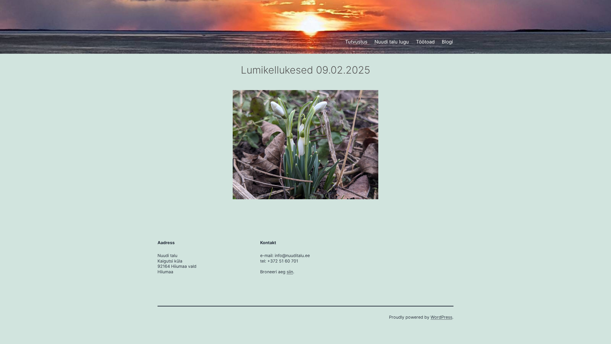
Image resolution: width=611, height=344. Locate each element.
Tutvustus (356, 42)
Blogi (447, 42)
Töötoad (425, 42)
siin (290, 271)
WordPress (441, 317)
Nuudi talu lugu (391, 42)
